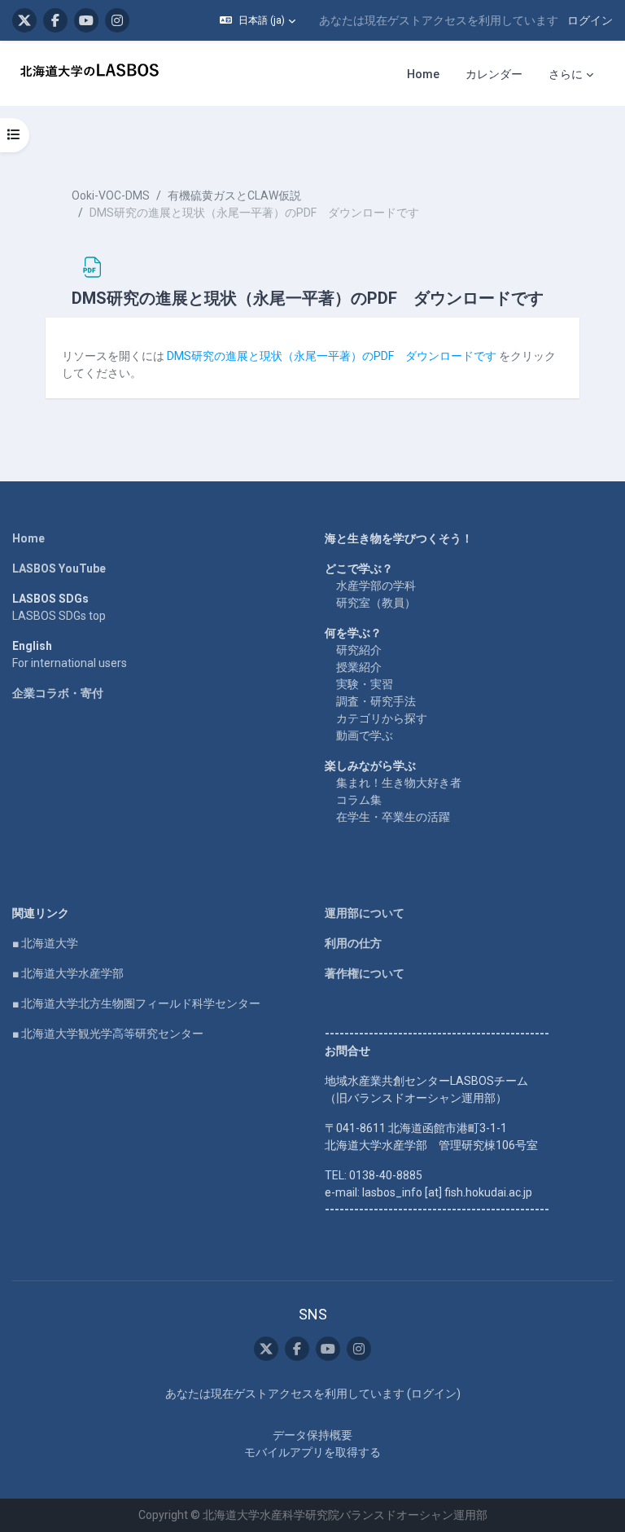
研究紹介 (359, 649)
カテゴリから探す (381, 718)
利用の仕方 (353, 943)
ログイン (590, 20)
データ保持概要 (312, 1435)
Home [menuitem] (423, 74)
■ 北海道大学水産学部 (68, 973)
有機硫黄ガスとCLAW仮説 (234, 195)
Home (28, 538)
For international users (69, 662)
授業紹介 (359, 667)
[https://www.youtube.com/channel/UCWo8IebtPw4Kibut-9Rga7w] (86, 20)
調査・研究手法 (376, 701)
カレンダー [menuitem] (493, 74)
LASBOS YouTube (59, 568)
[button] (257, 20)
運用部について (364, 913)
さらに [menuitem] (566, 74)
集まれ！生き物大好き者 (398, 782)
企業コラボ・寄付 (57, 693)
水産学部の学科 (376, 585)
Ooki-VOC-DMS (111, 195)
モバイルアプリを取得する (312, 1452)
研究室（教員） (376, 602)
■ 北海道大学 (45, 943)
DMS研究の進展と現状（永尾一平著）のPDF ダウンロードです (331, 355)
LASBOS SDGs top (59, 615)
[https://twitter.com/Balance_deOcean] (24, 20)
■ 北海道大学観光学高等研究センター (107, 1033)
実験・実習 (364, 684)
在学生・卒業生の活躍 (393, 816)
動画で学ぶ (364, 735)
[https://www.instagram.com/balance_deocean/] (117, 20)
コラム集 (359, 799)
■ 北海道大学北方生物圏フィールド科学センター (136, 1003)
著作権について (364, 973)
